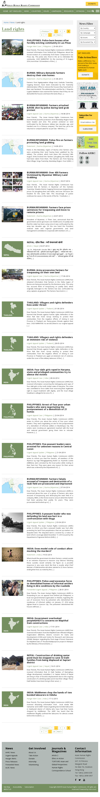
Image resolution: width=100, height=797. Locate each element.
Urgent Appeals (11, 755)
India (46, 378)
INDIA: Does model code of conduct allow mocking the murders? (49, 549)
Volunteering (34, 764)
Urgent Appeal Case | (35, 114)
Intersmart (92, 789)
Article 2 (55, 755)
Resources (69, 11)
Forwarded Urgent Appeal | (38, 589)
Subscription (29, 787)
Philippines (47, 46)
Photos (90, 11)
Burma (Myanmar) (44, 79)
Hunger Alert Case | (35, 46)
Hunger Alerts (10, 758)
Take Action (33, 755)
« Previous (45, 31)
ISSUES (46, 11)
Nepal (36, 246)
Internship (32, 761)
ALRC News (10, 767)
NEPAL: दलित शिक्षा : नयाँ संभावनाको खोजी (44, 242)
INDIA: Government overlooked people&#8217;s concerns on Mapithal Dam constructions (47, 621)
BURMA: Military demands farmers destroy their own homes (46, 74)
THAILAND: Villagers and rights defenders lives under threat (50, 303)
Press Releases (11, 761)
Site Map (7, 787)
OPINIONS (80, 11)
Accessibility (17, 787)
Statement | (32, 79)
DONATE (92, 3)
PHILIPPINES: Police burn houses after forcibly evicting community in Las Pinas (49, 41)
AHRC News (10, 752)
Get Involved (15, 11)
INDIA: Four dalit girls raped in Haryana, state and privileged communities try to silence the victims (49, 372)
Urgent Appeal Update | (36, 308)
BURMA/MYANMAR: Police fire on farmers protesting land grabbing (50, 141)
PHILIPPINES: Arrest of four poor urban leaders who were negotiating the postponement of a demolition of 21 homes (48, 408)
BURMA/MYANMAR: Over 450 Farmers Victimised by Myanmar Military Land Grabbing (47, 175)
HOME (5, 11)
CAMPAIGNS (56, 11)
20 (54, 35)
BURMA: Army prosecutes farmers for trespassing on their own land (47, 271)
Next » (59, 35)
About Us (32, 752)
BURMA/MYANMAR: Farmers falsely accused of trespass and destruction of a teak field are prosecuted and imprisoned (49, 481)
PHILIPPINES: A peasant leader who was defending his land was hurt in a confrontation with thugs (49, 516)
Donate (32, 758)
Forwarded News (12, 764)
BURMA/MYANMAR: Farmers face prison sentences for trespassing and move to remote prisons (49, 210)
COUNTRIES (36, 11)
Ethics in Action (58, 758)
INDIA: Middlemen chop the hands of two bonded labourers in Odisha (49, 693)
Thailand (49, 308)
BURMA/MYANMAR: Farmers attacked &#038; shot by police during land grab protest (48, 108)
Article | (30, 246)
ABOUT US (7, 789)
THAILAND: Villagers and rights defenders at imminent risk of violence (50, 338)
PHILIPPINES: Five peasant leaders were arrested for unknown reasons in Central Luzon (49, 446)
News (26, 11)
